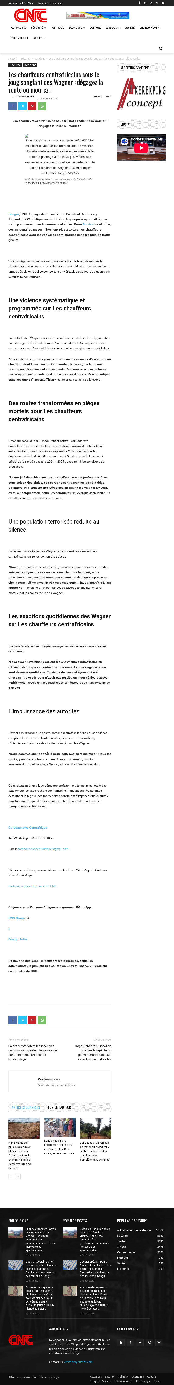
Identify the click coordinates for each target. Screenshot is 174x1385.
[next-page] (18, 1176)
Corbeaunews (26, 96)
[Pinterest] (32, 106)
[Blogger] (121, 1342)
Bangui (13, 214)
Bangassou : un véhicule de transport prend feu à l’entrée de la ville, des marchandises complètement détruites (95, 1151)
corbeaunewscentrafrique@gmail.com (43, 849)
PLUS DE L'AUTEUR (58, 1107)
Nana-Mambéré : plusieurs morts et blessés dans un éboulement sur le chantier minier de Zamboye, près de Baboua (19, 1155)
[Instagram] (145, 3)
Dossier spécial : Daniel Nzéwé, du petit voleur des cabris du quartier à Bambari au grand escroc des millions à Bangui (41, 1268)
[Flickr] (140, 1342)
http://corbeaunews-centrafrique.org (56, 1085)
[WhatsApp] (42, 106)
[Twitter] (151, 3)
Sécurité (26, 58)
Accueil (12, 58)
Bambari (89, 224)
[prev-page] (11, 1176)
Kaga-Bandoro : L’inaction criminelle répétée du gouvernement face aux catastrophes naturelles (93, 1052)
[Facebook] (139, 3)
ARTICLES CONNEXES (26, 1107)
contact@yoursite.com (78, 1362)
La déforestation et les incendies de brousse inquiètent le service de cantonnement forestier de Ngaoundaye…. (32, 1052)
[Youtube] (163, 3)
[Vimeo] (157, 3)
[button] (161, 48)
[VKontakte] (159, 1342)
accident (40, 58)
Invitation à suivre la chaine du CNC (32, 886)
